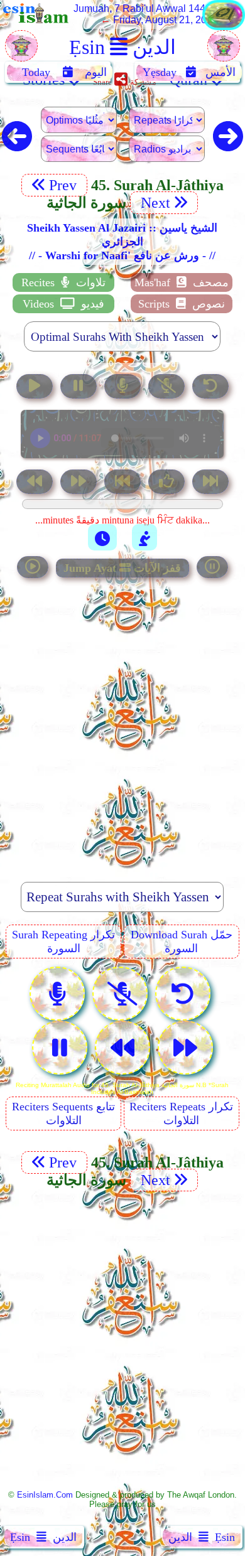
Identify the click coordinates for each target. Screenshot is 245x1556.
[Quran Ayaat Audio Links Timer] (102, 537)
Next (153, 203)
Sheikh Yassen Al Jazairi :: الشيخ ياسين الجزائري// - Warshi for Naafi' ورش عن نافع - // (122, 242)
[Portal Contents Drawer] (123, 483)
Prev (64, 185)
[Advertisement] (122, 723)
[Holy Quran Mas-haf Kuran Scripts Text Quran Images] (223, 26)
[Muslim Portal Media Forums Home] (21, 52)
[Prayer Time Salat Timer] (144, 537)
